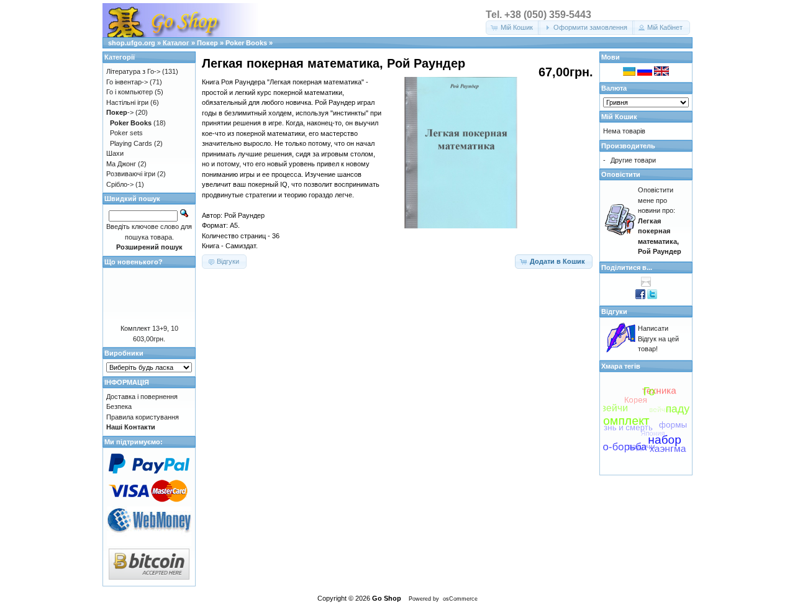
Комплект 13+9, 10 (149, 328)
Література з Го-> (133, 71)
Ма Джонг (121, 164)
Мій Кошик (619, 116)
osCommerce (460, 599)
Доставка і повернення (142, 396)
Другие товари (633, 160)
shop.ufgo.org (131, 43)
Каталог (176, 43)
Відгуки (614, 311)
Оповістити (620, 174)
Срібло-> (120, 184)
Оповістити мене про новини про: (659, 220)
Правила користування (142, 417)
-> (120, 112)
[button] (513, 27)
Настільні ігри (127, 102)
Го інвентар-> (127, 82)
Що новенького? (133, 262)
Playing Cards (131, 143)
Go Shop (386, 598)
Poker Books (246, 43)
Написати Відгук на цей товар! (658, 338)
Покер (207, 43)
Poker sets (126, 133)
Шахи (115, 153)
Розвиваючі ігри (130, 173)
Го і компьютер (129, 92)
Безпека (119, 406)
